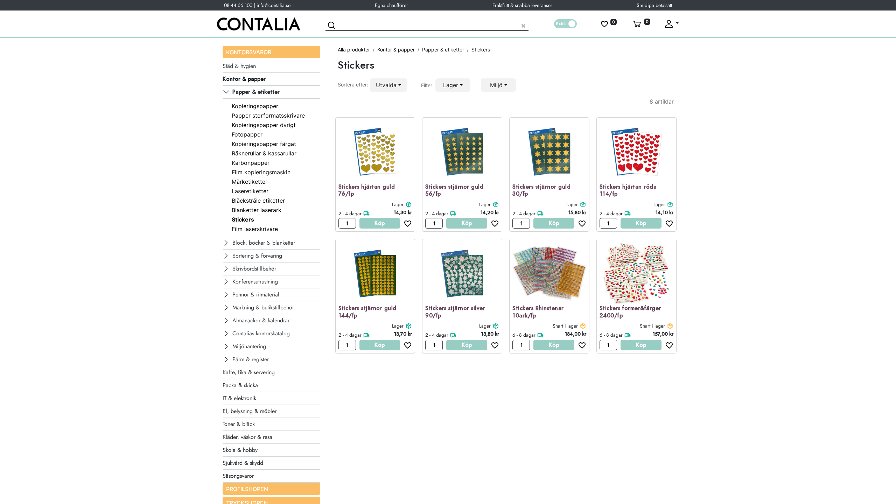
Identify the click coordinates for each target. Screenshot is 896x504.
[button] (388, 85)
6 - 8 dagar (524, 334)
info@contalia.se (273, 5)
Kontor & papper (396, 49)
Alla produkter (354, 49)
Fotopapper (247, 134)
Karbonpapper (251, 162)
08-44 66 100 (238, 5)
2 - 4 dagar (350, 213)
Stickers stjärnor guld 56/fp (454, 190)
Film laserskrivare (255, 228)
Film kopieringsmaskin (261, 172)
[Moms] (565, 23)
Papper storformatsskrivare (268, 115)
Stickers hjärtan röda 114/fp (628, 190)
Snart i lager (565, 325)
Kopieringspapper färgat (264, 143)
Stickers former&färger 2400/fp (630, 312)
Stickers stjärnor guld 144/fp (367, 312)
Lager (398, 204)
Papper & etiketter (443, 49)
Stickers (243, 219)
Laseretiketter (250, 191)
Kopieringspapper (255, 106)
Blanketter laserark (256, 210)
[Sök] (332, 26)
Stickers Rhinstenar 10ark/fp (538, 312)
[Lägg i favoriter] (406, 223)
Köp (379, 223)
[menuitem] (271, 489)
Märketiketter (249, 181)
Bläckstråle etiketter (258, 200)
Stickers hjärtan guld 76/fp (366, 190)
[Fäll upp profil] (671, 23)
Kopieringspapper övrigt (264, 124)
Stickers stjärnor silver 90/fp (455, 312)
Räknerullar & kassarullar (264, 153)
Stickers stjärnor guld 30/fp (541, 190)
